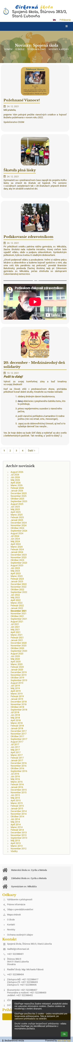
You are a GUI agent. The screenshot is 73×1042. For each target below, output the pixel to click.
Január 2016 (17, 787)
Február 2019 (17, 696)
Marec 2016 (17, 781)
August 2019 (17, 683)
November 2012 (18, 848)
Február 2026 (17, 488)
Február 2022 (17, 605)
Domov (8, 49)
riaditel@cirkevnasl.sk (18, 949)
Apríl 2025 (16, 512)
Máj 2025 (15, 509)
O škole (11, 919)
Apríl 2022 (16, 600)
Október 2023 (17, 560)
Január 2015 (17, 808)
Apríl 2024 (16, 544)
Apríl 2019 (16, 691)
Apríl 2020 (16, 661)
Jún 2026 (15, 477)
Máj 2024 (15, 541)
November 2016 (18, 765)
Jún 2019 (15, 685)
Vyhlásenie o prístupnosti (19, 899)
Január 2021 (17, 640)
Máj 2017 (15, 749)
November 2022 (18, 586)
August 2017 (17, 741)
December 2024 (19, 522)
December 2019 (19, 672)
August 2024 (17, 533)
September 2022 (19, 592)
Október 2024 (17, 528)
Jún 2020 (15, 656)
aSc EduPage (64, 1040)
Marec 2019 (17, 693)
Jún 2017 (15, 747)
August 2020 (17, 653)
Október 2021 (17, 616)
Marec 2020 (17, 664)
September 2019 (19, 680)
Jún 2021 (15, 627)
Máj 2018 (15, 717)
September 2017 (19, 739)
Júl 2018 (15, 712)
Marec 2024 (17, 546)
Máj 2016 (15, 779)
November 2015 (18, 792)
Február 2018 (17, 725)
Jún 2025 (15, 506)
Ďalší (30, 450)
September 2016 (19, 771)
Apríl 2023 (16, 573)
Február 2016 (17, 784)
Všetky (14, 851)
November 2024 (18, 525)
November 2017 (18, 733)
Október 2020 (17, 648)
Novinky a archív (59, 49)
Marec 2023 (17, 576)
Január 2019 (17, 699)
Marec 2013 (17, 846)
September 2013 (19, 838)
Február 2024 (17, 549)
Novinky (11, 929)
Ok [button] (64, 1034)
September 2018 (19, 709)
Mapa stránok (14, 914)
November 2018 (18, 704)
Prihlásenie (65, 20)
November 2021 (18, 613)
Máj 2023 (15, 570)
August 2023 (17, 565)
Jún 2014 (15, 819)
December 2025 (19, 493)
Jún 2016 (15, 776)
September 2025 (19, 501)
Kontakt (11, 924)
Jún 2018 (15, 715)
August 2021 (17, 621)
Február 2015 (17, 805)
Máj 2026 (15, 480)
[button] (54, 20)
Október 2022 (17, 589)
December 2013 (19, 832)
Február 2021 (17, 637)
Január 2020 (17, 669)
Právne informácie (16, 904)
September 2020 (19, 651)
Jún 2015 (15, 795)
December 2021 (19, 610)
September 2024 (19, 530)
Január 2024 (17, 552)
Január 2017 (17, 760)
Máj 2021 (15, 629)
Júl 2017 (15, 744)
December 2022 (19, 584)
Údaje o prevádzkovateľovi (20, 909)
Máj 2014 (15, 821)
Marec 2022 (17, 602)
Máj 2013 (15, 840)
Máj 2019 (15, 688)
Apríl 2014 (16, 824)
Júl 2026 (15, 474)
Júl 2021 (15, 624)
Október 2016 (17, 768)
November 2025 (18, 496)
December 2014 (19, 811)
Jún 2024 (15, 538)
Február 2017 (17, 757)
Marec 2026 (17, 485)
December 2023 (19, 554)
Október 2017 (17, 736)
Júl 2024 (15, 536)
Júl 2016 (15, 773)
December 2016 (19, 763)
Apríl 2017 (16, 752)
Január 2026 (17, 490)
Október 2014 (17, 816)
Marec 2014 (17, 827)
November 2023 (18, 557)
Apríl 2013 (16, 843)
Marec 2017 (17, 755)
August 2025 (17, 504)
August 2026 (17, 472)
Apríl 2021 (16, 632)
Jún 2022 (15, 594)
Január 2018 (17, 728)
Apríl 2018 (16, 720)
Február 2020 (17, 667)
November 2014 (18, 813)
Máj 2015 (15, 797)
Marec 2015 (17, 803)
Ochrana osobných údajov (20, 934)
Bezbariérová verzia (14, 1040)
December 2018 (19, 701)
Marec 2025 (17, 514)
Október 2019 (17, 677)
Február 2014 (17, 830)
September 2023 (19, 562)
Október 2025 (17, 498)
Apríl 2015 (16, 800)
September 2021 (19, 619)
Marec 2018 (17, 723)
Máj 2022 (15, 597)
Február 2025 (17, 517)
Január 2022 (17, 608)
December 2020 (19, 643)
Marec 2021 (17, 635)
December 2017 (19, 731)
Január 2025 (17, 520)
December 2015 (19, 789)
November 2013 (18, 835)
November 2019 (18, 675)
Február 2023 (17, 578)
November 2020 (18, 645)
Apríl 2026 (16, 482)
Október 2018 (17, 707)
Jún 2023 (15, 568)
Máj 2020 (15, 659)
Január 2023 (17, 581)
